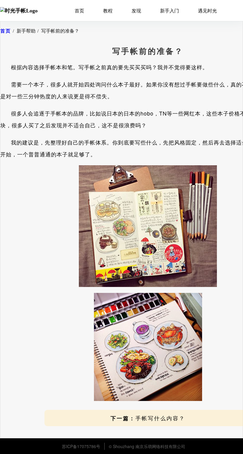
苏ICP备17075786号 (81, 446)
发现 (136, 10)
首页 (79, 10)
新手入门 (169, 10)
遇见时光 (207, 10)
